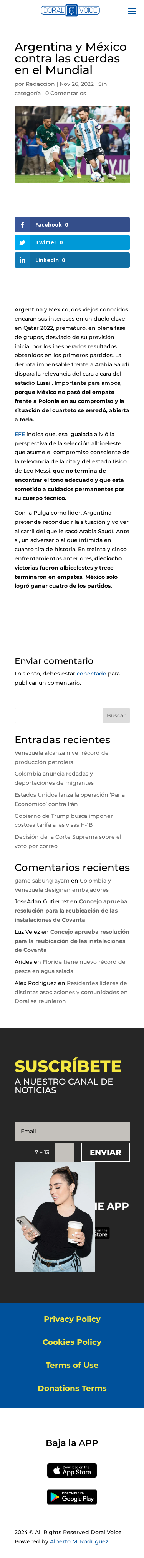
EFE (20, 434)
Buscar (116, 715)
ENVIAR (105, 1152)
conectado (91, 673)
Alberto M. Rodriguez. (79, 1541)
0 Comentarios (65, 93)
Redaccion (40, 83)
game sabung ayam (42, 880)
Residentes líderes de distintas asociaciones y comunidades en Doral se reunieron (71, 992)
